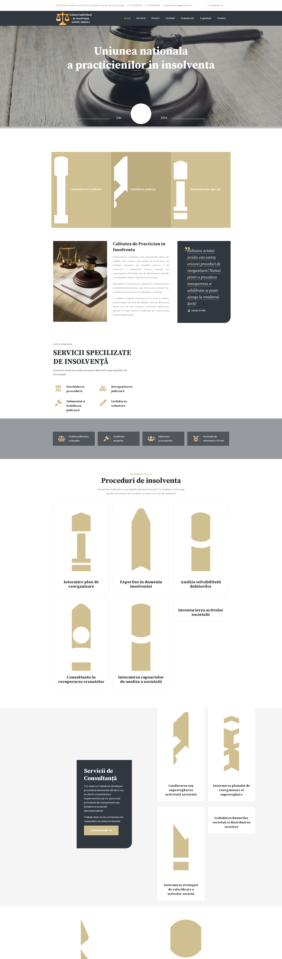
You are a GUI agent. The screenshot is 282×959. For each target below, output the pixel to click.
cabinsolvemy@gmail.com (178, 5)
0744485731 (136, 5)
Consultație (214, 5)
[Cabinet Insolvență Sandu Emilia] (74, 18)
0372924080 (153, 5)
